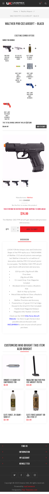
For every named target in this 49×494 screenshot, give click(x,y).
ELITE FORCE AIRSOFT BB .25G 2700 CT (35, 416)
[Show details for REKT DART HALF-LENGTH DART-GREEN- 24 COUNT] (18, 71)
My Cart (41, 2)
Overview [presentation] (24, 239)
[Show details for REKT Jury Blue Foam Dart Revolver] (29, 91)
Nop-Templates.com (29, 490)
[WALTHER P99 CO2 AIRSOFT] (7, 54)
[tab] (25, 239)
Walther (30, 197)
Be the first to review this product (24, 205)
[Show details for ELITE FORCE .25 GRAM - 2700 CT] (29, 54)
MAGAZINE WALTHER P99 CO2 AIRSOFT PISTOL (35, 381)
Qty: (7, 229)
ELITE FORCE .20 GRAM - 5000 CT (13, 416)
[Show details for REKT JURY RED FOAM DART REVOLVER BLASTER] (7, 110)
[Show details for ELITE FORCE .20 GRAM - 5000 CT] (13, 400)
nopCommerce (29, 486)
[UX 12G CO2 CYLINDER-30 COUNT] (18, 54)
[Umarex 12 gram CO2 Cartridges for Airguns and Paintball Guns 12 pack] (13, 366)
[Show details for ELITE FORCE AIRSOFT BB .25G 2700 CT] (35, 400)
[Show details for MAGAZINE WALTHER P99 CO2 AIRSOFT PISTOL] (35, 366)
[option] (6, 185)
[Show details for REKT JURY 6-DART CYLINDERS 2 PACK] (29, 71)
